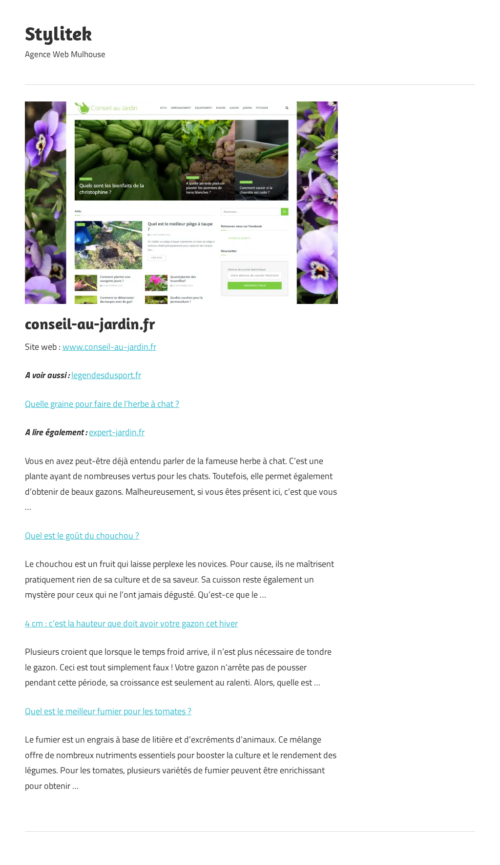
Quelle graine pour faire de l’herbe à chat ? (102, 403)
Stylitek (58, 33)
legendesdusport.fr (106, 375)
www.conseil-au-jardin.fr (109, 346)
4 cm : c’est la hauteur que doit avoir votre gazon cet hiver (131, 623)
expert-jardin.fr (117, 432)
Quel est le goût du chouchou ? (82, 535)
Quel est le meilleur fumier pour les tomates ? (108, 711)
